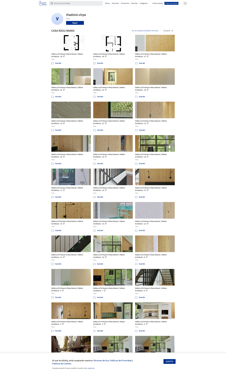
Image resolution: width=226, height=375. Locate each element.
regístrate (91, 368)
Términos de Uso (101, 360)
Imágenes (144, 3)
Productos (125, 3)
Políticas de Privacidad (120, 360)
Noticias (134, 3)
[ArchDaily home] (43, 3)
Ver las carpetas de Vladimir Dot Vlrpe (145, 31)
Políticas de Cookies (61, 363)
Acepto (169, 361)
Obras (107, 3)
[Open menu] (185, 3)
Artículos (115, 3)
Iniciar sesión (157, 3)
